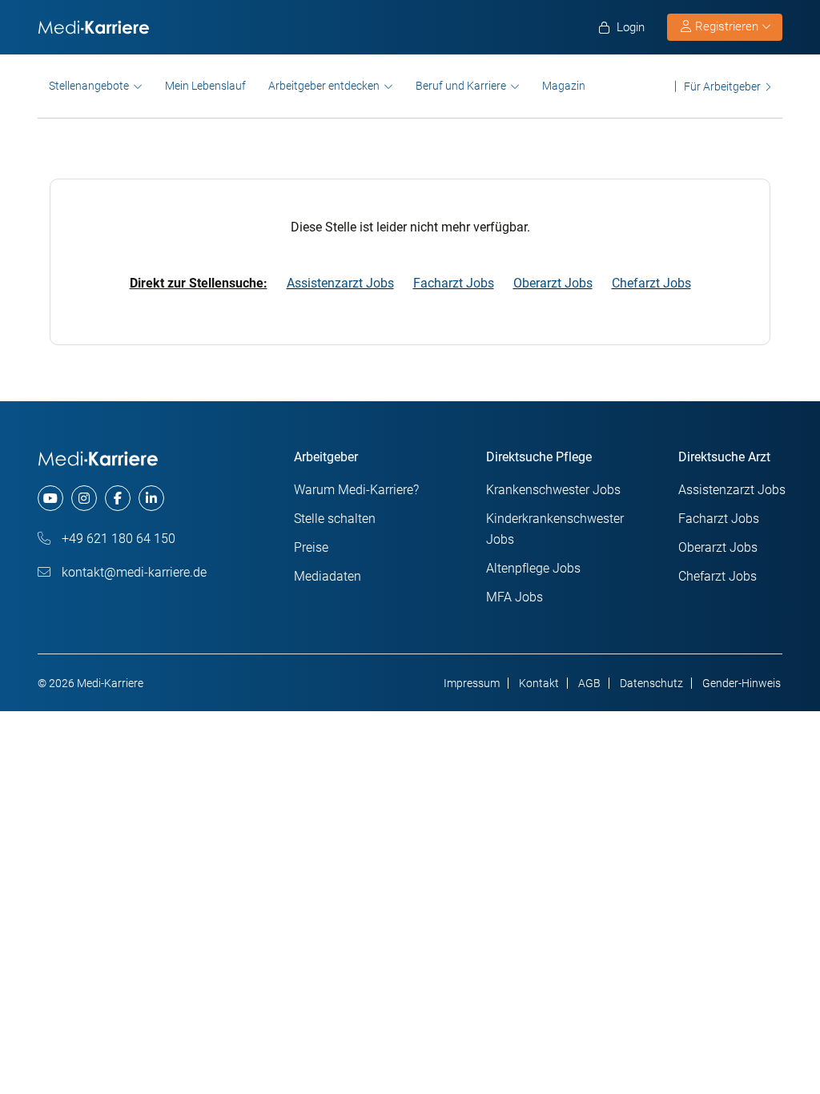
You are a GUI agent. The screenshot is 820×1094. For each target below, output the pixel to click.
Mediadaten (327, 576)
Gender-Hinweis (741, 683)
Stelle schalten (335, 518)
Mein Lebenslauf (205, 85)
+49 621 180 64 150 (116, 538)
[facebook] (118, 498)
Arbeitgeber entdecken (324, 85)
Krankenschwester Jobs (553, 489)
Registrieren (727, 26)
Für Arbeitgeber (722, 86)
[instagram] (84, 498)
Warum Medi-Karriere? (356, 489)
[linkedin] (151, 498)
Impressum (472, 683)
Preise (311, 547)
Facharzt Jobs (453, 283)
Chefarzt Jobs (651, 283)
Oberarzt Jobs (553, 283)
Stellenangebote (89, 85)
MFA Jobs (514, 597)
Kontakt (539, 683)
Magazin (563, 85)
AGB (589, 683)
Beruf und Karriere (461, 85)
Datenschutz (651, 683)
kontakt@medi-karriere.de (132, 572)
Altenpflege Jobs (533, 568)
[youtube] (50, 498)
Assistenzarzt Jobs (340, 283)
